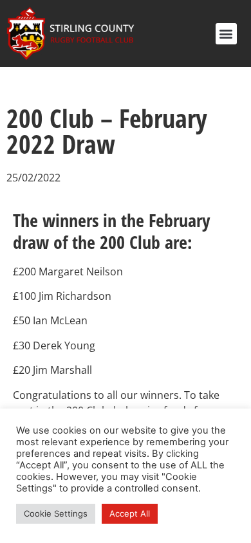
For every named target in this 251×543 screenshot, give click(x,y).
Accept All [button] (129, 513)
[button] (226, 33)
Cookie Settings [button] (56, 513)
